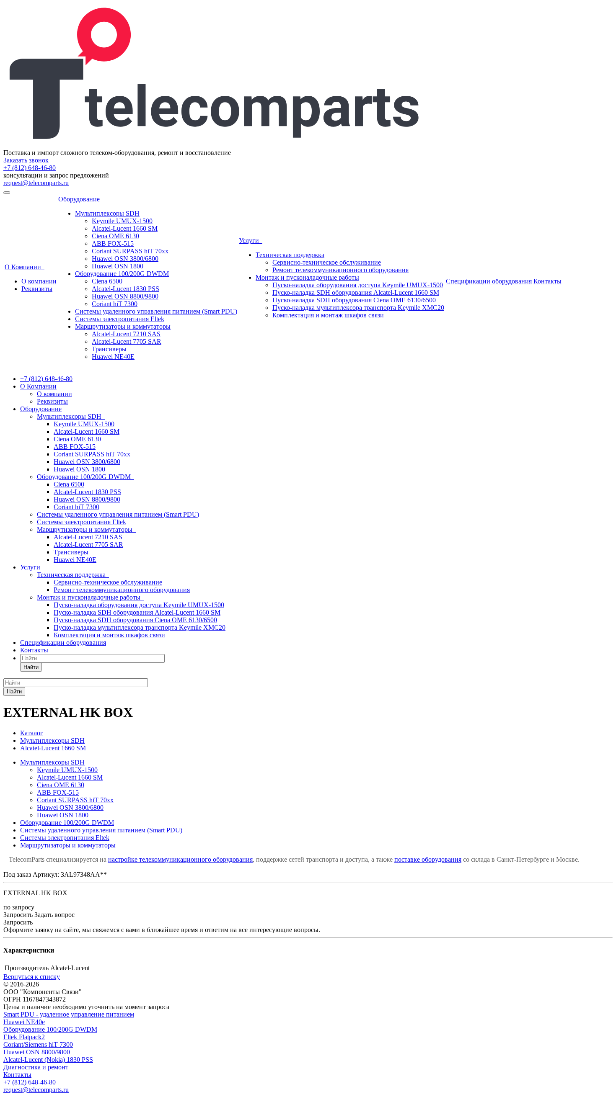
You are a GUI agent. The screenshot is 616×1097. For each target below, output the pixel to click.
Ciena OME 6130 (115, 235)
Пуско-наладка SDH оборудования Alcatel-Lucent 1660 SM (355, 292)
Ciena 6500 (107, 281)
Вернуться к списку (31, 976)
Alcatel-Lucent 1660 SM (125, 228)
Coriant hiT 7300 (114, 303)
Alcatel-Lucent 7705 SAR (126, 341)
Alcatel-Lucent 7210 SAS (126, 333)
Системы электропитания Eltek (119, 318)
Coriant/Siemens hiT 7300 (38, 1044)
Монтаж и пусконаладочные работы (307, 277)
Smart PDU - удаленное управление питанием (68, 1014)
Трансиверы (109, 349)
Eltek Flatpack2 (24, 1036)
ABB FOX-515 (113, 243)
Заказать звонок (26, 160)
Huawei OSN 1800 (117, 266)
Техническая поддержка (290, 254)
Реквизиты (36, 288)
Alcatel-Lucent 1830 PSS (125, 288)
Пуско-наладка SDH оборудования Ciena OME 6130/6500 (354, 300)
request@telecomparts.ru (36, 182)
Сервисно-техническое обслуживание (326, 262)
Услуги (250, 240)
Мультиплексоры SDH (107, 213)
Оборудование (80, 199)
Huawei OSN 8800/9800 (125, 296)
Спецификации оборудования (489, 281)
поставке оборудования (427, 859)
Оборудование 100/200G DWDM (122, 273)
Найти (31, 667)
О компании (39, 281)
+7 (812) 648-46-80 (29, 167)
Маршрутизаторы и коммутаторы (123, 326)
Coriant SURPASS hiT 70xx (130, 251)
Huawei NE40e (24, 1021)
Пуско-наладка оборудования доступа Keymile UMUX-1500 (357, 284)
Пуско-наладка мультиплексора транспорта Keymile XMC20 (358, 307)
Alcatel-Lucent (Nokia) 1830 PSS (48, 1059)
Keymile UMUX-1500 (122, 220)
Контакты (547, 281)
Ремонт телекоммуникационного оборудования (340, 269)
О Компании (24, 266)
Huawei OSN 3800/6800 (125, 258)
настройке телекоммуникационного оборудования (180, 859)
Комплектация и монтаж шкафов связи (328, 315)
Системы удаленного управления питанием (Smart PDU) (156, 311)
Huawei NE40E (113, 356)
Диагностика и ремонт (35, 1067)
